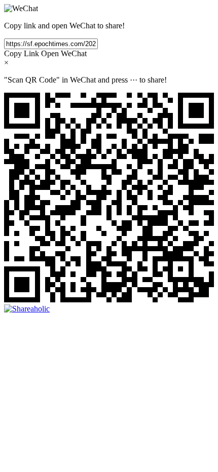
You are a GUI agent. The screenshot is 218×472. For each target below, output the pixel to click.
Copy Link (21, 53)
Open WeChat (64, 53)
